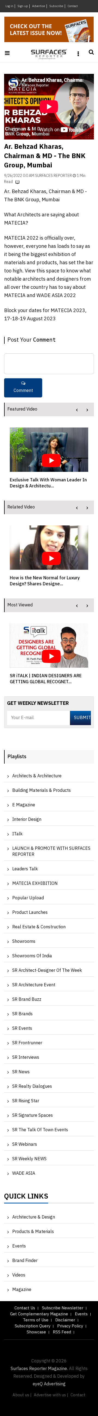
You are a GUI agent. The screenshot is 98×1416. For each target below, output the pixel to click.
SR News (21, 1072)
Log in (9, 6)
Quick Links (26, 1197)
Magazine (21, 1289)
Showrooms (23, 941)
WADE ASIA (23, 1173)
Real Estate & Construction (39, 927)
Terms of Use (35, 1320)
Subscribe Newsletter (62, 1308)
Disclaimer (65, 1320)
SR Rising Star (25, 1101)
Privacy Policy (70, 1326)
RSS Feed (62, 1332)
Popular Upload (28, 898)
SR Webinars (24, 1144)
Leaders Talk (25, 869)
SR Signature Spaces (32, 1115)
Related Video (21, 507)
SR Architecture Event (33, 985)
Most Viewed (20, 605)
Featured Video (22, 409)
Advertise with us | (51, 1395)
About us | (22, 1395)
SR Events (22, 1028)
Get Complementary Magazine (39, 1314)
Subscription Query (32, 1326)
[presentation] (77, 410)
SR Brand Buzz (26, 999)
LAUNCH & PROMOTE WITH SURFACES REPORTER (51, 851)
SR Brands (22, 1014)
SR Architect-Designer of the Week (47, 970)
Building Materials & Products (41, 790)
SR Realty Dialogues (32, 1086)
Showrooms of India (32, 956)
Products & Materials (33, 1231)
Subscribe (56, 6)
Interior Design (26, 819)
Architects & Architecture (37, 776)
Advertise (38, 6)
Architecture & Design (33, 1217)
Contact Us (24, 1308)
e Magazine (23, 805)
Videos (18, 1275)
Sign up (22, 6)
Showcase (36, 1332)
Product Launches (30, 912)
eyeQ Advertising (49, 1384)
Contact (73, 6)
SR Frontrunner (27, 1043)
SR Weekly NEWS (29, 1159)
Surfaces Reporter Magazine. (39, 1369)
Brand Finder (25, 1260)
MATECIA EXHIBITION (35, 883)
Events (19, 1246)
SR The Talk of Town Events (40, 1130)
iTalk (17, 834)
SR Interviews (25, 1057)
